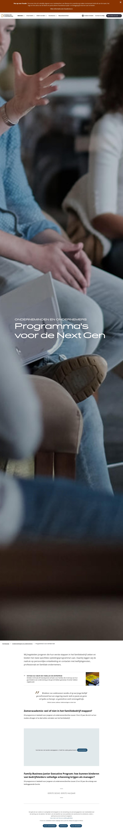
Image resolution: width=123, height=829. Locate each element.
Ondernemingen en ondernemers (22, 644)
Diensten (20, 15)
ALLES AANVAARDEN (49, 826)
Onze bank (29, 15)
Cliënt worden (40, 15)
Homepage (5, 644)
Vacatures (52, 15)
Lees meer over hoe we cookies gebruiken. (61, 818)
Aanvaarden (82, 750)
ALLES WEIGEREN (76, 826)
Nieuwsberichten (63, 15)
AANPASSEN (63, 826)
